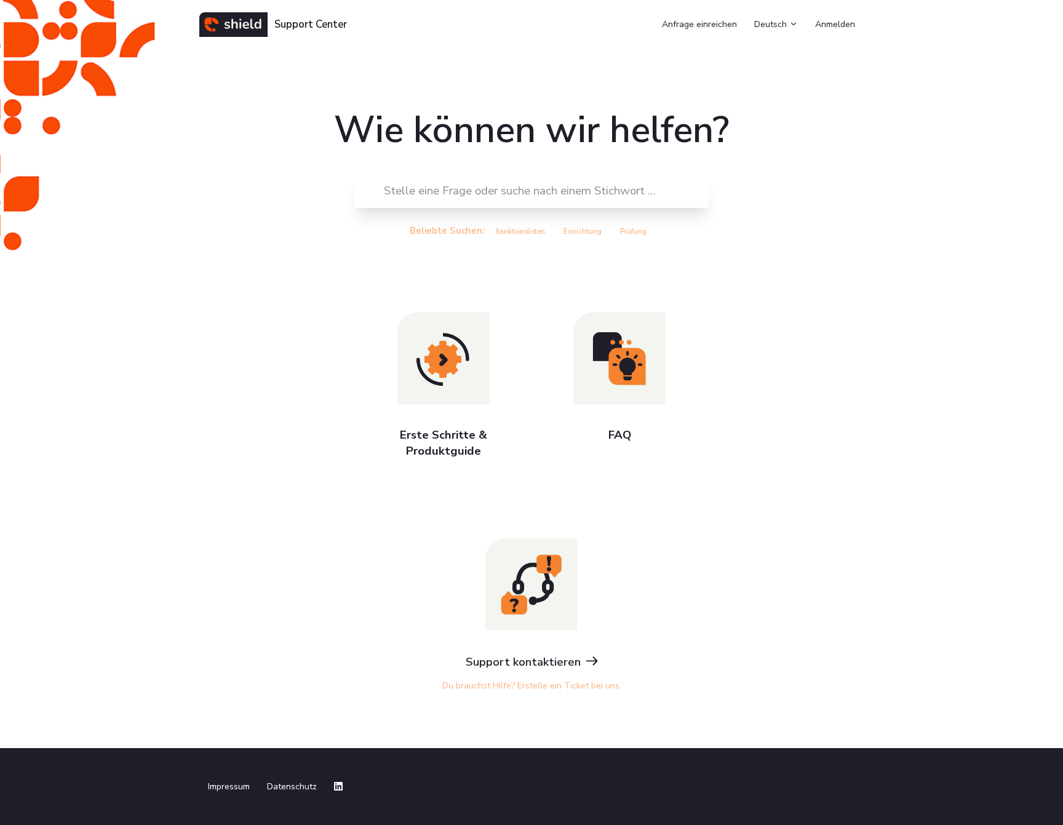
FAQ (619, 435)
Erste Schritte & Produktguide (443, 443)
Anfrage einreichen (699, 24)
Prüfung (633, 231)
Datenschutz (292, 786)
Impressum (229, 786)
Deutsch (771, 24)
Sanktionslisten (520, 231)
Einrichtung (582, 231)
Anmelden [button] (835, 24)
